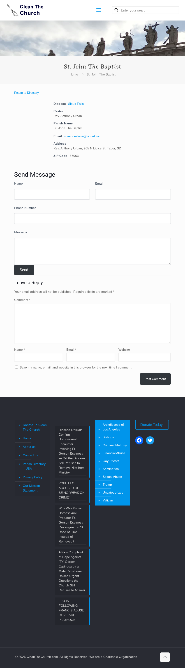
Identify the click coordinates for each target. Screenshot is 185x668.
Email (99, 183)
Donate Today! (152, 425)
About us (29, 446)
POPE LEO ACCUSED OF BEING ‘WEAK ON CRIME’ (72, 490)
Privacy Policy (32, 477)
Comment (22, 300)
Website (124, 349)
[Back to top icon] (165, 657)
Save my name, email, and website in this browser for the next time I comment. (76, 367)
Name (18, 183)
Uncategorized (113, 492)
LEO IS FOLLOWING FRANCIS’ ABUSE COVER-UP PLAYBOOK (71, 610)
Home (73, 74)
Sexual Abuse (112, 476)
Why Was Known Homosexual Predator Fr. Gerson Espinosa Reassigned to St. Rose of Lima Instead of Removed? (71, 524)
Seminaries (111, 469)
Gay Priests (111, 461)
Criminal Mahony (115, 445)
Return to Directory (26, 92)
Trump (107, 484)
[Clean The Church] (25, 10)
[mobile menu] (99, 10)
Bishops (108, 437)
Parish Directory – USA (34, 466)
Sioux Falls (76, 103)
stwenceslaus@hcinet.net (82, 136)
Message (20, 232)
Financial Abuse (114, 453)
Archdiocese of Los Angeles (113, 427)
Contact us (30, 455)
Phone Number (25, 208)
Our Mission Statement (31, 488)
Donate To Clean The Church (35, 427)
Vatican (108, 500)
